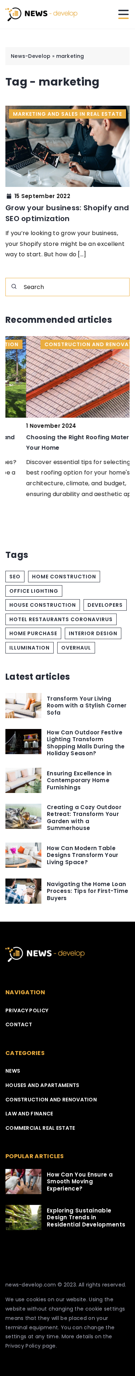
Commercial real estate (40, 1128)
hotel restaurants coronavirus (61, 619)
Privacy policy (26, 1010)
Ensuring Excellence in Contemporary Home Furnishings (79, 780)
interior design (93, 633)
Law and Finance (29, 1113)
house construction (42, 605)
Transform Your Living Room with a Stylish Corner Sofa (87, 705)
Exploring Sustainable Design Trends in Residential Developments (86, 1217)
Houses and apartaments (42, 1085)
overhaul (76, 647)
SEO (15, 576)
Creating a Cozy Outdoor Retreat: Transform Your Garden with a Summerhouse (84, 818)
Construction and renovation (51, 1099)
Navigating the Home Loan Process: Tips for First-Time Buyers (87, 891)
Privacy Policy (23, 1345)
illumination (29, 647)
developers (105, 605)
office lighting (33, 591)
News (12, 1070)
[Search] (14, 286)
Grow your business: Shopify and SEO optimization (67, 213)
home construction (64, 576)
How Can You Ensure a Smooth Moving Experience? (80, 1181)
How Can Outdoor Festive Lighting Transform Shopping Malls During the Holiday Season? (86, 743)
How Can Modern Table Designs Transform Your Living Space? (82, 855)
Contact (18, 1024)
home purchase (33, 633)
